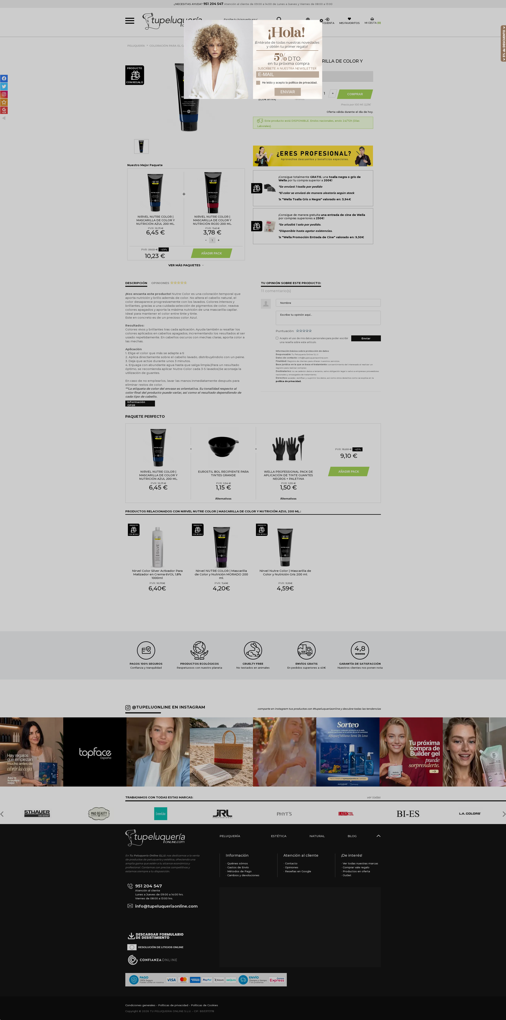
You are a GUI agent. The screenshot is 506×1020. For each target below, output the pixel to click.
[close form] (321, 20)
